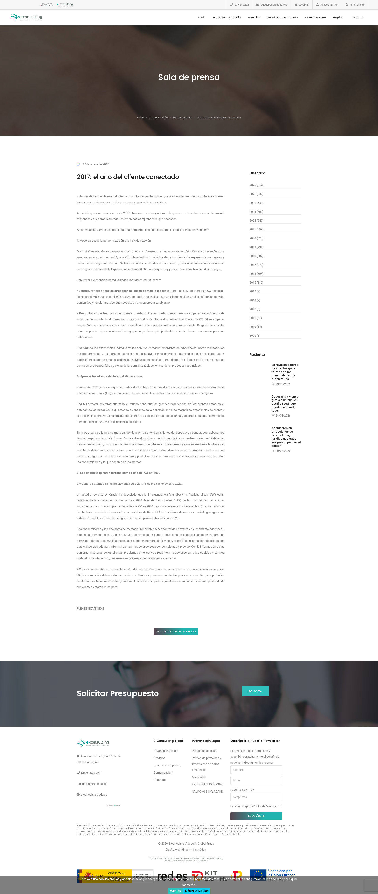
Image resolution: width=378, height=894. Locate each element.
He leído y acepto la (254, 806)
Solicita (255, 691)
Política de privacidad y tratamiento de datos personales (206, 764)
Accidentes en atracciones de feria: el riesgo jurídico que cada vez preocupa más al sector (286, 436)
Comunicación (315, 17)
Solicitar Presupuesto (282, 17)
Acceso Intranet (329, 4)
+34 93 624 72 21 (92, 773)
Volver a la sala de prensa (176, 631)
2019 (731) (256, 247)
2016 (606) (256, 274)
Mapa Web (199, 777)
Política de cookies (204, 751)
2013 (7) (255, 300)
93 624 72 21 (242, 4)
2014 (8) (255, 291)
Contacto (358, 17)
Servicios (254, 17)
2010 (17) (256, 327)
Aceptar (175, 891)
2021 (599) (256, 229)
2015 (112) (256, 282)
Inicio (202, 17)
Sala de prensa (182, 117)
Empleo (338, 17)
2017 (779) (256, 265)
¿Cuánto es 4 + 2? (242, 789)
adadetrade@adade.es (274, 4)
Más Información (197, 891)
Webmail (304, 4)
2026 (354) (256, 185)
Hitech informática (194, 849)
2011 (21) (256, 318)
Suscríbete (256, 816)
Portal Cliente (357, 4)
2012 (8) (255, 309)
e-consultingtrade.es (94, 794)
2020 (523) (256, 238)
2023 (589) (256, 212)
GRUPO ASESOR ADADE (207, 791)
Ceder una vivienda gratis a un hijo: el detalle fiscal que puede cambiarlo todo (285, 403)
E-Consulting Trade (227, 17)
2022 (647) (256, 220)
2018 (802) (256, 256)
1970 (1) (255, 335)
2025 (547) (256, 194)
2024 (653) (256, 203)
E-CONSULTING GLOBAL (207, 784)
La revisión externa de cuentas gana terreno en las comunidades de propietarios (285, 372)
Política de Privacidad (265, 806)
